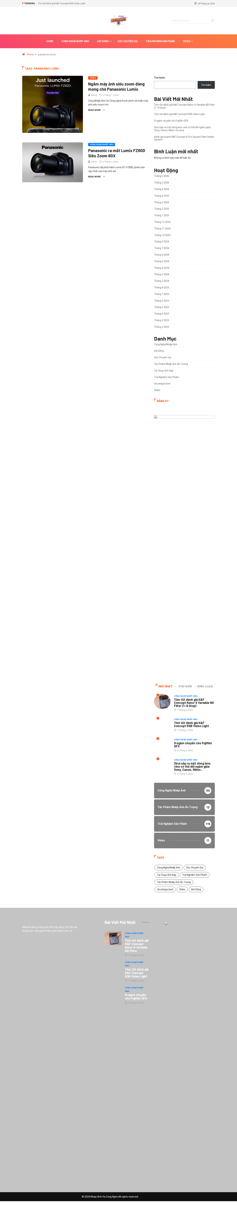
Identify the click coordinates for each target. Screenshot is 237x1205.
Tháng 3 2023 (161, 320)
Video (186, 41)
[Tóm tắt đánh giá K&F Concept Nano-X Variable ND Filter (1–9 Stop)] (113, 938)
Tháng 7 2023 (161, 294)
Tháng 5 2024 (161, 261)
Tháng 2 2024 (161, 281)
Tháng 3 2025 (161, 202)
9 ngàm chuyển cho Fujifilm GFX (171, 120)
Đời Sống (103, 41)
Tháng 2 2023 (161, 326)
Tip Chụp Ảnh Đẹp (163, 370)
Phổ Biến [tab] (185, 686)
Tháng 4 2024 (161, 268)
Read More (94, 110)
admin (94, 95)
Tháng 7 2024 (161, 248)
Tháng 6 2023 (161, 300)
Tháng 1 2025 (161, 215)
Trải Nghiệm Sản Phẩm (160, 41)
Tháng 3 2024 (161, 274)
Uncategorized (162, 383)
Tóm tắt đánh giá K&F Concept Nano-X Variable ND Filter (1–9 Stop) (194, 703)
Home (49, 41)
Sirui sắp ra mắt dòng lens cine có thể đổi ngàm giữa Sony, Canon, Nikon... (192, 766)
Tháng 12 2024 (162, 222)
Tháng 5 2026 (161, 182)
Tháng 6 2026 (161, 176)
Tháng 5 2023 (161, 307)
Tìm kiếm (159, 77)
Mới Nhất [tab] (166, 686)
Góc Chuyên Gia (128, 41)
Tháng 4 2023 (161, 313)
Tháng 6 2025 (161, 195)
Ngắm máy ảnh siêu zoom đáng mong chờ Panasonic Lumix (116, 86)
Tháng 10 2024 (162, 235)
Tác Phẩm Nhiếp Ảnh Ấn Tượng (171, 364)
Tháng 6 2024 (161, 254)
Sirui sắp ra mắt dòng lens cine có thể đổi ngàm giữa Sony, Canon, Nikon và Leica (182, 129)
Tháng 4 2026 (161, 189)
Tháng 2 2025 (161, 208)
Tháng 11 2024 (162, 228)
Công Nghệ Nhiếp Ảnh (75, 41)
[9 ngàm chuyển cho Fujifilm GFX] (113, 993)
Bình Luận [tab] (205, 686)
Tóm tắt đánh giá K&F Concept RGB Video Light (61, 3)
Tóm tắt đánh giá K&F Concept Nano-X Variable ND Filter (137, 945)
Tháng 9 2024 (161, 241)
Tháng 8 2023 (161, 287)
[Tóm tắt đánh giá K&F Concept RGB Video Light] (113, 967)
